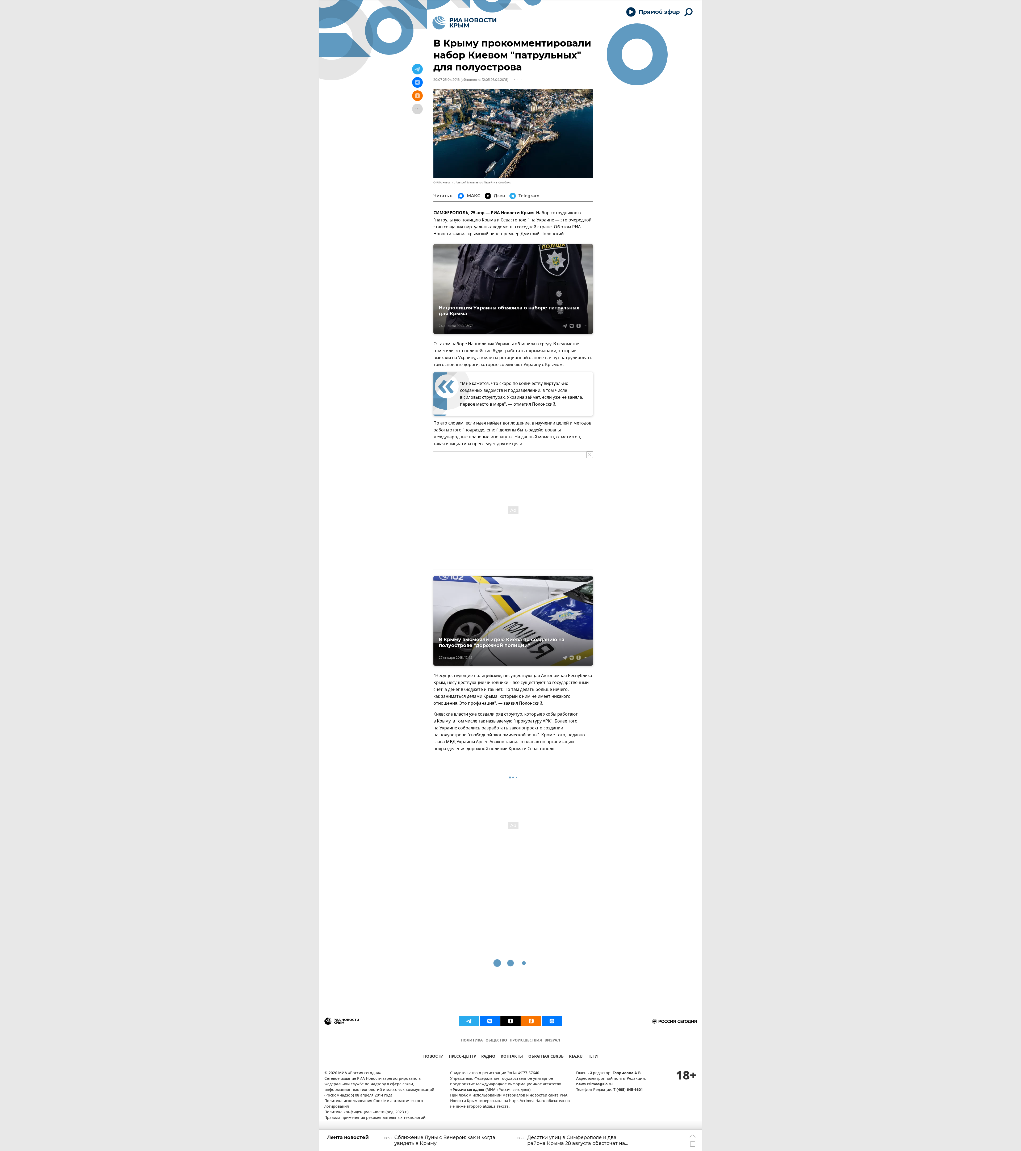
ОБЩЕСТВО (496, 1040)
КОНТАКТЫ (512, 1057)
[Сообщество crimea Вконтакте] (490, 1021)
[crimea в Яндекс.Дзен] (510, 1021)
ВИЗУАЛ (552, 1040)
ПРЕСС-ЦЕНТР (462, 1057)
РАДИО (488, 1057)
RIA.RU (576, 1057)
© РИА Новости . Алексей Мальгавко (457, 182)
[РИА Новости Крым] (464, 23)
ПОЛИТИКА (472, 1040)
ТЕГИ (593, 1057)
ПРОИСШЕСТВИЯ (526, 1040)
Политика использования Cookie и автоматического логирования (373, 1104)
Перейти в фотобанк (497, 182)
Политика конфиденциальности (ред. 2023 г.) (366, 1112)
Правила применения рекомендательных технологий (374, 1118)
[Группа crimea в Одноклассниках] (531, 1021)
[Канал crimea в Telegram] (469, 1021)
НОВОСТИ (433, 1057)
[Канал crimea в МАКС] (552, 1021)
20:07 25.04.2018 (446, 80)
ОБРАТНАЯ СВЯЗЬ (546, 1057)
